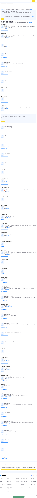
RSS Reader (17, 481)
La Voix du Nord (3, 9)
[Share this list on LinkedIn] (5, 8)
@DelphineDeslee (8, 90)
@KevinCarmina (8, 235)
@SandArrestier (8, 360)
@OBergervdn (8, 289)
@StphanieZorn (8, 396)
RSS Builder (22, 485)
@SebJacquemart (8, 369)
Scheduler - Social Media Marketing (25, 487)
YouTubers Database (9, 487)
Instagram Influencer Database (11, 490)
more (31, 9)
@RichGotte (8, 351)
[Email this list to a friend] (8, 8)
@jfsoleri (7, 191)
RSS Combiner (22, 484)
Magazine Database (9, 484)
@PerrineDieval (8, 325)
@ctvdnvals (8, 37)
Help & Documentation (34, 481)
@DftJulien (7, 208)
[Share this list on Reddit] (5, 458)
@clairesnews (8, 55)
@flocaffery (8, 146)
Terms (1, 487)
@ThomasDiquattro (9, 405)
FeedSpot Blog (33, 484)
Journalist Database (9, 485)
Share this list (3, 457)
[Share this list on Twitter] (4, 8)
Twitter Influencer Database (10, 491)
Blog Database (9, 481)
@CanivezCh (8, 46)
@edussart (7, 108)
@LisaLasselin (8, 254)
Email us (3, 121)
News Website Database (10, 488)
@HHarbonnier (8, 181)
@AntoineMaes (8, 28)
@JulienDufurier (8, 217)
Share (1, 8)
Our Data (1, 481)
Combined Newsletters (23, 481)
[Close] (36, 495)
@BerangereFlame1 (9, 306)
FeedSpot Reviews (2, 484)
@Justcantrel (8, 227)
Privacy (1, 485)
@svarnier (7, 378)
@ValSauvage (8, 423)
